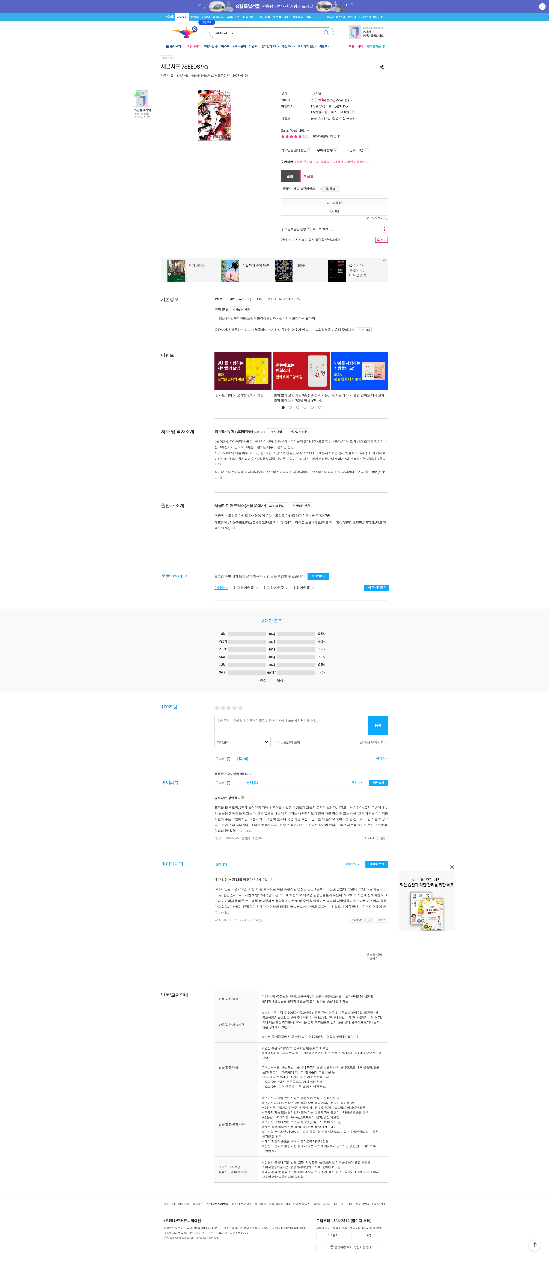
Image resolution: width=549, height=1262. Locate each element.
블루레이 (298, 16)
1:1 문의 (333, 1235)
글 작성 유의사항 (372, 742)
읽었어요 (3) (302, 587)
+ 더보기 (247, 830)
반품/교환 (331, 996)
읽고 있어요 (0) (274, 587)
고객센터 (366, 16)
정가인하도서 (269, 46)
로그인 (330, 16)
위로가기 (535, 1245)
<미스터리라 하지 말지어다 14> (293, 472)
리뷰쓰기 (378, 782)
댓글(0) (257, 838)
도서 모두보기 (277, 505)
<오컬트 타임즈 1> (239, 515)
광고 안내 (346, 1204)
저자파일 (276, 431)
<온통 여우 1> (263, 515)
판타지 (284, 318)
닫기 (542, 6)
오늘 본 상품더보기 (374, 956)
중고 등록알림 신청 (293, 229)
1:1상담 (317, 996)
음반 (287, 16)
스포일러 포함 (291, 742)
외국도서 (218, 16)
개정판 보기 (331, 188)
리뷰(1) (335, 136)
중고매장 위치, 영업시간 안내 (353, 1247)
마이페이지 (352, 16)
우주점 (277, 16)
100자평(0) (320, 136)
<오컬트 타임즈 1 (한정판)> (292, 515)
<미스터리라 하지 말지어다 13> (338, 472)
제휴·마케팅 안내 (279, 1204)
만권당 (206, 16)
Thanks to (370, 838)
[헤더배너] (367, 32)
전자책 (195, 16)
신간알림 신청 (241, 309)
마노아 (218, 838)
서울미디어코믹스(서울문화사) (210, 75)
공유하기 (381, 67)
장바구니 (378, 16)
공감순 (356, 782)
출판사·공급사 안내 (325, 1204)
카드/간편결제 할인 (293, 150)
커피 (309, 16)
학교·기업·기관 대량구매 (370, 1204)
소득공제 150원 (353, 150)
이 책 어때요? (376, 587)
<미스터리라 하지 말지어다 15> (248, 472)
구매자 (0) (223, 759)
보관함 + (310, 176)
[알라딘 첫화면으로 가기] (187, 32)
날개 (217, 920)
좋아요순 (351, 864)
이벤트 (253, 46)
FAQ (368, 1235)
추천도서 (288, 46)
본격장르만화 (266, 318)
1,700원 (334, 211)
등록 (378, 725)
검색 (326, 33)
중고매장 (264, 16)
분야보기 (175, 46)
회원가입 (340, 16)
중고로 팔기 (320, 229)
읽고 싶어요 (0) (244, 587)
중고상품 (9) (334, 203)
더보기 (218, 464)
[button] (283, 407)
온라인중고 (249, 16)
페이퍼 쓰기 (377, 864)
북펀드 (323, 46)
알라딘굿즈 (233, 16)
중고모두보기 (375, 218)
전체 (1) (252, 783)
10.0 (306, 136)
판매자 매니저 (301, 1204)
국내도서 (182, 17)
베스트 (225, 46)
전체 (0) (242, 759)
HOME (169, 16)
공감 (383, 838)
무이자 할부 (325, 150)
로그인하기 (319, 576)
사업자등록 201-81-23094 (202, 1227)
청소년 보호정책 (242, 1204)
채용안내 (183, 1204)
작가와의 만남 (306, 46)
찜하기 (382, 920)
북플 (351, 46)
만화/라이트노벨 (242, 318)
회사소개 (169, 1204)
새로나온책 (239, 46)
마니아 (219, 587)
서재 (360, 46)
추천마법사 (210, 46)
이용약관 (197, 1204)
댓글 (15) (257, 920)
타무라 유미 (168, 75)
